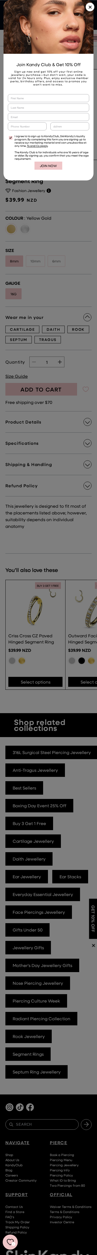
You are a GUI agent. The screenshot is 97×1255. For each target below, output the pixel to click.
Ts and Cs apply (37, 146)
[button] (90, 7)
